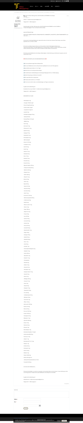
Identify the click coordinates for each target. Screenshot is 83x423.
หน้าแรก (31, 6)
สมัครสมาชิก (59, 1)
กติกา (52, 6)
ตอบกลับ (26, 408)
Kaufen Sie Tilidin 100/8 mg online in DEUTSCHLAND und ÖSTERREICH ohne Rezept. (40, 12)
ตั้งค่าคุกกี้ (59, 420)
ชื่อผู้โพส (16, 399)
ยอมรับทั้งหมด (64, 420)
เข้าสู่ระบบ (53, 1)
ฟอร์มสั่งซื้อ (47, 6)
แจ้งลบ (68, 15)
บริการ (36, 6)
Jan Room (22, 12)
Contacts (57, 6)
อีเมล (15, 401)
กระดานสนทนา (16, 12)
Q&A (41, 6)
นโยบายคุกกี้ (22, 421)
